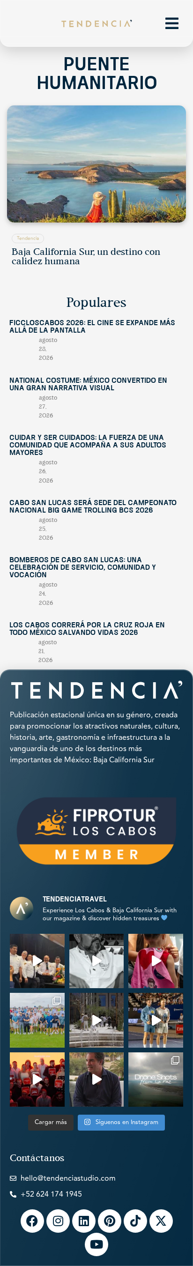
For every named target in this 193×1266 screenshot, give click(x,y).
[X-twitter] (161, 1221)
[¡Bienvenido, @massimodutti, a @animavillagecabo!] (96, 1020)
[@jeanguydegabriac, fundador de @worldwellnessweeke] (96, 1079)
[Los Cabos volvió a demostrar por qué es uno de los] (37, 1079)
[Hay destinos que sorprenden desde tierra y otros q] (155, 1079)
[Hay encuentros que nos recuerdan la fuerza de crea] (37, 961)
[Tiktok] (135, 1221)
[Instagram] (58, 1221)
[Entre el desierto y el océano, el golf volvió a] (37, 1020)
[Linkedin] (84, 1221)
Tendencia (28, 238)
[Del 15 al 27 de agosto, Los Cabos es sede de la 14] (155, 961)
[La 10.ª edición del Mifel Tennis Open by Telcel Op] (155, 1020)
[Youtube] (96, 1244)
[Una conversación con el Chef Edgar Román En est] (96, 961)
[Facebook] (32, 1221)
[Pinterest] (109, 1221)
